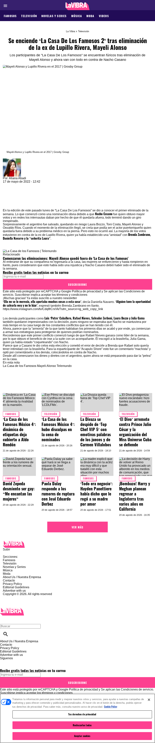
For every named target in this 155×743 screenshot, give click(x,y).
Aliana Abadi (17, 178)
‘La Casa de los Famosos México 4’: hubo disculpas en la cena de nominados (58, 429)
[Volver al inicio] (12, 609)
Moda (90, 16)
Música (76, 16)
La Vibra (70, 31)
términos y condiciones (72, 294)
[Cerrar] (149, 700)
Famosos (10, 16)
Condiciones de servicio (137, 689)
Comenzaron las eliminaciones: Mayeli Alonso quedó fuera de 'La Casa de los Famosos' (65, 258)
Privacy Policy (12, 583)
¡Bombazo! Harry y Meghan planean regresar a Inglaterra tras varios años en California (134, 496)
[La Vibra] (78, 6)
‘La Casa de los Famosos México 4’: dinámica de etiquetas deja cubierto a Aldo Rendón (19, 431)
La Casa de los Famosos (19, 365)
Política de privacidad (86, 291)
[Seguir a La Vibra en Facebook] (4, 661)
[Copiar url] (12, 196)
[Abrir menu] (5, 6)
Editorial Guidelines (16, 587)
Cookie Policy (110, 706)
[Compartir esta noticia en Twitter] (26, 185)
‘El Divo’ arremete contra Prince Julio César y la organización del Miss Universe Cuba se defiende (135, 431)
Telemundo (64, 365)
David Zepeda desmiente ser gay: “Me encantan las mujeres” (19, 491)
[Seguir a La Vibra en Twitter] (14, 661)
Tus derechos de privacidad (82, 714)
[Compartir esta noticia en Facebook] (16, 185)
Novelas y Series (54, 16)
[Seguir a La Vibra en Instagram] (23, 661)
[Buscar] (5, 634)
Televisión (29, 16)
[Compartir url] (7, 204)
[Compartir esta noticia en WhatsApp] (7, 185)
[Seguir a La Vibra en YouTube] (32, 661)
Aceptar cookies (82, 736)
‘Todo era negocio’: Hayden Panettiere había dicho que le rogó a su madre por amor (96, 493)
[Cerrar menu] (4, 620)
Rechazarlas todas (82, 725)
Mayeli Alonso (46, 365)
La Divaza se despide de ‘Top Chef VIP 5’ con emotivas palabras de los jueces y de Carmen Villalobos (95, 431)
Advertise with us (14, 590)
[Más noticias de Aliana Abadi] (12, 160)
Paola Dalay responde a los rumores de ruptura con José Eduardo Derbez (58, 493)
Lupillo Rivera (55, 234)
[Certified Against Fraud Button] (16, 597)
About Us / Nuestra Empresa (22, 577)
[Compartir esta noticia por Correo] (35, 185)
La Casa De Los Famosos (73, 210)
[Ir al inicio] (77, 544)
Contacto (9, 580)
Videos (104, 16)
